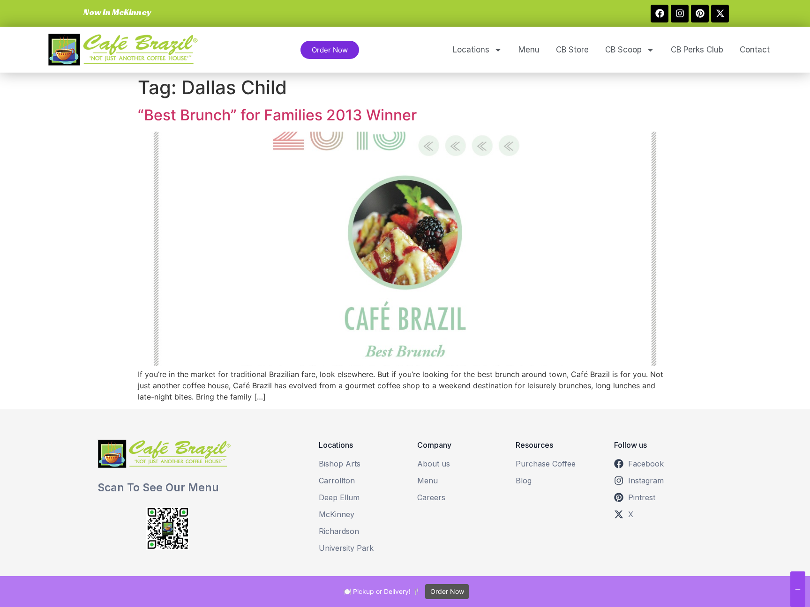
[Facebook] (659, 13)
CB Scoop (623, 49)
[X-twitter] (720, 13)
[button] (116, 12)
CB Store (572, 49)
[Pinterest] (700, 13)
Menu (529, 49)
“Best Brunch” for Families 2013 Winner (277, 115)
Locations (471, 49)
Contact (755, 49)
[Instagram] (680, 13)
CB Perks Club (697, 49)
